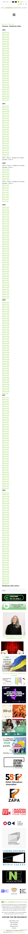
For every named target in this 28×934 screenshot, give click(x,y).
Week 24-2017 (5, 447)
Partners (8, 930)
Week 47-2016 (5, 501)
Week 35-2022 (5, 39)
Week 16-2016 (5, 557)
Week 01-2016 (5, 583)
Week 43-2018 (5, 318)
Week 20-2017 (5, 454)
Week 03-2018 (5, 390)
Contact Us (13, 930)
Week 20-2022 (5, 66)
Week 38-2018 (5, 327)
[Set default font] (23, 4)
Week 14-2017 (5, 465)
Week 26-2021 (5, 152)
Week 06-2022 (5, 91)
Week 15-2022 (5, 75)
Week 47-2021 (5, 115)
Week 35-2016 (5, 523)
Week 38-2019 (5, 232)
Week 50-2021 (5, 109)
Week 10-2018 (5, 377)
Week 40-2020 (5, 172)
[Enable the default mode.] (8, 2)
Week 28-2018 (5, 345)
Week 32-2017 (5, 433)
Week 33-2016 (5, 526)
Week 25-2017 (5, 446)
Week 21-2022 (5, 64)
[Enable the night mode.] (10, 2)
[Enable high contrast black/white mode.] (13, 2)
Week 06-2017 (5, 479)
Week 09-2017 (5, 474)
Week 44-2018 (5, 316)
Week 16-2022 (5, 73)
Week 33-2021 (5, 140)
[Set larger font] (26, 4)
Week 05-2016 (5, 576)
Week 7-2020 (5, 190)
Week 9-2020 (5, 187)
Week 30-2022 (5, 48)
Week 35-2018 (5, 332)
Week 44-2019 (5, 221)
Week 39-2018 (5, 325)
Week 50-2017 (5, 401)
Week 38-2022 (5, 34)
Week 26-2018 (5, 348)
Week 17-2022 (5, 71)
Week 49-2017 (5, 403)
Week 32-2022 (5, 44)
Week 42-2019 (5, 225)
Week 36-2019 (5, 235)
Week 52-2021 (5, 106)
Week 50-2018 (5, 306)
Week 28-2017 (5, 440)
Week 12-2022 (5, 80)
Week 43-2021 (5, 122)
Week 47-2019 (5, 216)
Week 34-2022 (5, 41)
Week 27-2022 (5, 53)
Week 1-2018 (5, 393)
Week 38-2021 (5, 131)
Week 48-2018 (5, 309)
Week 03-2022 (5, 96)
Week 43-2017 (5, 413)
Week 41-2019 (5, 227)
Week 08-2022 (5, 87)
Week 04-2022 (5, 94)
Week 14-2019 (5, 275)
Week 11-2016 (5, 566)
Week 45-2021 (5, 118)
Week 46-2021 (5, 116)
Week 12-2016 (5, 564)
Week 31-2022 (5, 46)
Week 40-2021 (5, 127)
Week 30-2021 (5, 145)
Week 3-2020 (5, 197)
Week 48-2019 (5, 214)
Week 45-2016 (5, 505)
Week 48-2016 (5, 500)
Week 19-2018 (5, 361)
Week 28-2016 (5, 535)
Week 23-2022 (5, 61)
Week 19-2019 (5, 266)
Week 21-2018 (5, 357)
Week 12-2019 (5, 278)
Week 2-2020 (5, 199)
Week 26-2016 (5, 539)
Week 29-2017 (5, 438)
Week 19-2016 (5, 551)
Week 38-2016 (5, 518)
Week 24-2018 (5, 352)
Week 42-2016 (5, 510)
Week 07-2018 (5, 382)
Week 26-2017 (5, 444)
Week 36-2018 (5, 331)
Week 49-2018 (5, 307)
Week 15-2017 (5, 463)
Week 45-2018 (5, 315)
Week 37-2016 (5, 519)
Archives (14, 928)
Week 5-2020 (5, 194)
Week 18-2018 (5, 363)
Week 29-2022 (5, 50)
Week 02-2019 (5, 296)
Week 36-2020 (5, 180)
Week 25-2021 (5, 154)
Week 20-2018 (5, 359)
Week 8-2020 (5, 188)
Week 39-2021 (5, 129)
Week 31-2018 (5, 340)
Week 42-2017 (5, 415)
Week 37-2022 (5, 36)
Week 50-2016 (5, 496)
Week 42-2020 (5, 169)
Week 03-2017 (5, 485)
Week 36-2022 (5, 37)
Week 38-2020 (5, 176)
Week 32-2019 (5, 243)
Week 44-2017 (5, 412)
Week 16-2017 (5, 462)
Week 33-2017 (5, 431)
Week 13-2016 (5, 562)
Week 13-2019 (5, 276)
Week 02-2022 (5, 98)
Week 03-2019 (5, 294)
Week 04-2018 (5, 388)
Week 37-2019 (5, 234)
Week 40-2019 (5, 228)
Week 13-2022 (5, 78)
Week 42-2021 (5, 124)
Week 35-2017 (5, 428)
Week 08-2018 (5, 381)
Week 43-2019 (5, 223)
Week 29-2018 (5, 343)
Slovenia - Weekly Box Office (11, 26)
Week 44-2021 (5, 120)
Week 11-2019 (5, 280)
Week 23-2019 (5, 259)
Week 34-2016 (5, 525)
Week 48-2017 (5, 404)
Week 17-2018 (5, 365)
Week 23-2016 (5, 544)
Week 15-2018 (5, 368)
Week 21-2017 (5, 453)
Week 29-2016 (5, 534)
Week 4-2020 (5, 196)
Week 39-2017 (5, 420)
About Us (18, 930)
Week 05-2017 (5, 481)
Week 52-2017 (5, 397)
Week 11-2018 (5, 375)
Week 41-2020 (5, 171)
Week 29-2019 (5, 248)
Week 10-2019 (5, 282)
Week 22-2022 (5, 62)
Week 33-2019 (5, 241)
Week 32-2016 (5, 528)
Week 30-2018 (5, 341)
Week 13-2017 (5, 467)
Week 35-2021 (5, 136)
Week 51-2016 (5, 494)
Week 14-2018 (5, 370)
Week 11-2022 (5, 82)
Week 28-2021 (5, 149)
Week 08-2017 (5, 476)
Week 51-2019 (5, 209)
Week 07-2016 (5, 573)
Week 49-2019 (5, 212)
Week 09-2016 (5, 569)
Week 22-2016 (5, 546)
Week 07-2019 (5, 287)
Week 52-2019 (5, 207)
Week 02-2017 (5, 486)
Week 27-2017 (5, 442)
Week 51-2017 (5, 399)
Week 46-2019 (5, 218)
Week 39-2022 (5, 32)
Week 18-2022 (5, 70)
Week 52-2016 (5, 493)
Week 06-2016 (5, 575)
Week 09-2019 (5, 284)
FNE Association (14, 922)
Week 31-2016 (5, 530)
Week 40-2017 (5, 419)
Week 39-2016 (5, 516)
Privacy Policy (3, 930)
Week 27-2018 (5, 347)
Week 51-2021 (5, 108)
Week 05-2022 (5, 93)
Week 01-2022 (5, 100)
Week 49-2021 (5, 111)
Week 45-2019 (5, 219)
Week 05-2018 (5, 386)
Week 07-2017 (5, 478)
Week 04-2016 (5, 578)
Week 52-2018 (5, 302)
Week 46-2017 (5, 408)
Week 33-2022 (5, 43)
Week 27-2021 (5, 150)
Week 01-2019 (5, 298)
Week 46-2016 (5, 503)
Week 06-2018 (5, 384)
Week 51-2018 (5, 304)
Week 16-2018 (5, 366)
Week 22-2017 (5, 451)
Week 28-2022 (5, 52)
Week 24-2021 (5, 156)
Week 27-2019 (5, 252)
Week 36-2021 (5, 134)
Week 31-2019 (5, 244)
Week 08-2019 (5, 285)
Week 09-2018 (5, 379)
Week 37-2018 (5, 329)
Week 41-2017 (5, 417)
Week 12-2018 (5, 373)
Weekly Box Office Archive (10, 586)
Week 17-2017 (5, 460)
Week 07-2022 (5, 89)
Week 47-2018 (5, 311)
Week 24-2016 (5, 542)
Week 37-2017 (5, 424)
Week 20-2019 (5, 264)
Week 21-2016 (5, 548)
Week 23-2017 (5, 449)
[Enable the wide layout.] (26, 2)
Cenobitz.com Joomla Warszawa (18, 932)
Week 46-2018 (5, 313)
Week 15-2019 (5, 273)
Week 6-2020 (5, 192)
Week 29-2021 (5, 147)
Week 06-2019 (5, 289)
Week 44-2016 (5, 507)
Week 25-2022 (5, 57)
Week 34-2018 (5, 334)
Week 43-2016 (5, 509)
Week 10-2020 (5, 185)
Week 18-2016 (5, 553)
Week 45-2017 (5, 410)
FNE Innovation (14, 924)
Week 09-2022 (5, 86)
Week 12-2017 (5, 469)
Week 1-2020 (5, 201)
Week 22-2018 (5, 356)
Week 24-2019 (5, 257)
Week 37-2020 (5, 178)
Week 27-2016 (5, 537)
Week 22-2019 (5, 260)
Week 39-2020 (5, 174)
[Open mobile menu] (14, 15)
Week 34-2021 (5, 138)
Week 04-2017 (5, 483)
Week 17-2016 (5, 555)
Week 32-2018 (5, 338)
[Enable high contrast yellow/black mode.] (19, 2)
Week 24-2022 (5, 59)
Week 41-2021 (5, 125)
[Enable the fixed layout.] (24, 2)
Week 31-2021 (5, 143)
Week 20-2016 (5, 550)
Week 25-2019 (5, 255)
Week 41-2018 (5, 322)
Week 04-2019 (5, 293)
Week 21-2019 (5, 262)
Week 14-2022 (5, 77)
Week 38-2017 (5, 422)
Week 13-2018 (5, 372)
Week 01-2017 (5, 488)
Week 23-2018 (5, 354)
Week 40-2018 (5, 324)
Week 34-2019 (5, 239)
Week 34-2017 (5, 429)
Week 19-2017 (5, 456)
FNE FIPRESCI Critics (14, 921)
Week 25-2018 (5, 350)
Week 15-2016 (5, 559)
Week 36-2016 (5, 521)
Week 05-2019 (5, 291)
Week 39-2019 (5, 230)
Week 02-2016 (5, 582)
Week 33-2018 (5, 336)
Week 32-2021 (5, 141)
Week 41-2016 (5, 512)
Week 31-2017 (5, 435)
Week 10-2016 (5, 567)
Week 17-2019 (5, 269)
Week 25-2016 (5, 541)
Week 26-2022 (5, 55)
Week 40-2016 (5, 514)
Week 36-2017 (5, 426)
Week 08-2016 (5, 571)
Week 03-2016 (5, 580)
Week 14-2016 (5, 560)
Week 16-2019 (5, 271)
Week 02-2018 (5, 391)
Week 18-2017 (5, 458)
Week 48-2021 (5, 113)
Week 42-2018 (5, 320)
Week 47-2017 (5, 406)
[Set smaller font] (21, 4)
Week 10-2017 (5, 472)
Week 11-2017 (5, 470)
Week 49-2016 (5, 498)
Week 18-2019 (5, 268)
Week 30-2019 (5, 246)
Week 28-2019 (5, 250)
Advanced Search (14, 926)
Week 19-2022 (5, 68)
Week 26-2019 (5, 253)
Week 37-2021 (5, 133)
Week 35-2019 (5, 237)
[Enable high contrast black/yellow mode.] (16, 2)
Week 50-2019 (5, 211)
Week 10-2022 (5, 84)
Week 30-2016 (5, 532)
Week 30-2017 (5, 437)
